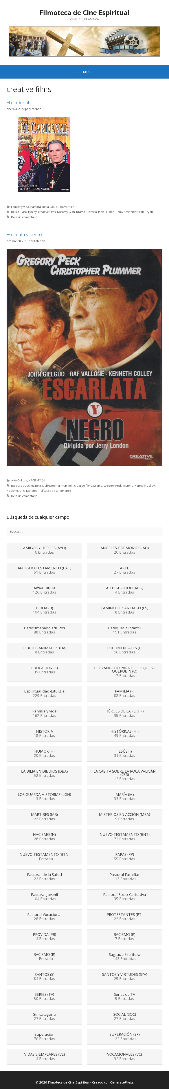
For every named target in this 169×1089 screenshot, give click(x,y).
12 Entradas (125, 775)
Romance (65, 491)
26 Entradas (44, 837)
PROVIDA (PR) (67, 207)
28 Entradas (44, 917)
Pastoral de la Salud (43, 207)
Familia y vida (20, 207)
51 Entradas (44, 570)
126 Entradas (44, 590)
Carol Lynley (28, 212)
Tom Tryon (146, 212)
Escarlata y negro (24, 234)
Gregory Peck (113, 486)
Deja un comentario (24, 217)
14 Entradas (44, 937)
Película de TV (48, 491)
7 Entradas (124, 937)
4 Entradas (124, 590)
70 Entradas (44, 1037)
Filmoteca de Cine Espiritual (84, 12)
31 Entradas (124, 754)
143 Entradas (124, 957)
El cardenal (18, 102)
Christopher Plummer (58, 486)
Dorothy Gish (66, 212)
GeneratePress (122, 1082)
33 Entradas (124, 797)
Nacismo (12, 491)
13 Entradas (44, 797)
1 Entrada (45, 857)
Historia (91, 212)
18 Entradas (44, 734)
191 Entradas (124, 630)
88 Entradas (44, 630)
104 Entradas (44, 610)
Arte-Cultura (19, 480)
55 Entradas (124, 857)
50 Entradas (44, 997)
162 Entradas (44, 713)
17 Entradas (124, 672)
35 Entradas (44, 670)
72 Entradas (125, 837)
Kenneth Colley (145, 486)
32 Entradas (124, 1057)
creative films (47, 212)
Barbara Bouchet (22, 486)
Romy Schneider (127, 212)
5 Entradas (124, 997)
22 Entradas (44, 817)
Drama (80, 212)
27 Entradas (124, 570)
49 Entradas (124, 734)
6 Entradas (44, 550)
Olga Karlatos (28, 491)
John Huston (106, 212)
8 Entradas (124, 610)
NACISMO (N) (37, 480)
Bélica (15, 212)
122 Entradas (125, 1037)
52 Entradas (44, 774)
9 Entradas (124, 817)
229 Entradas (44, 693)
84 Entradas (44, 977)
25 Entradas (124, 977)
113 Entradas (125, 877)
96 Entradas (125, 650)
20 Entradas (125, 550)
